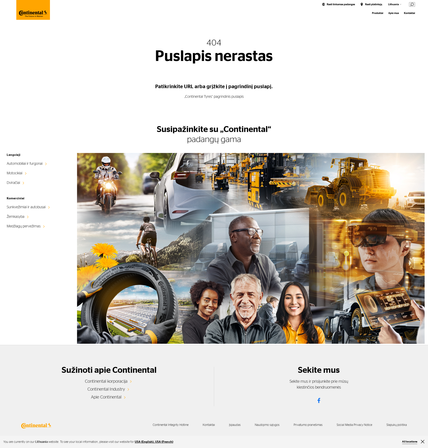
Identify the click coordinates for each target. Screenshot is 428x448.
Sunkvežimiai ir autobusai (26, 207)
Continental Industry (106, 389)
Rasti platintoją (373, 4)
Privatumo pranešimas (308, 425)
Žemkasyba (15, 216)
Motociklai (14, 173)
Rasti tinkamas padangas (341, 4)
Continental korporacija (106, 381)
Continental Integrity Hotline (171, 425)
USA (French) (164, 441)
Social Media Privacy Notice (354, 425)
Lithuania (393, 4)
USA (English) (144, 441)
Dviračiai (13, 183)
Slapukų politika (396, 425)
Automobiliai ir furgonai (25, 163)
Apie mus (393, 13)
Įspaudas (235, 425)
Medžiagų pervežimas (24, 226)
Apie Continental (106, 397)
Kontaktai (409, 13)
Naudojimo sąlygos (267, 425)
